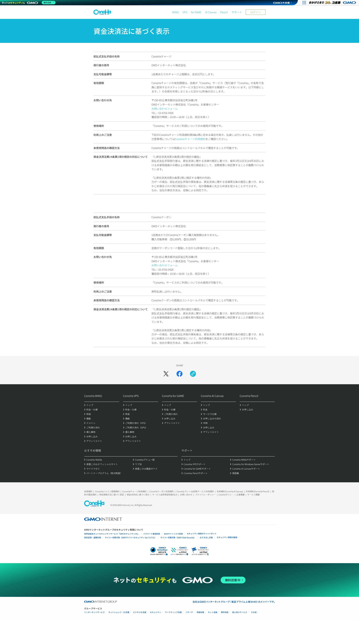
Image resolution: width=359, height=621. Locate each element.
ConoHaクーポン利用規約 (161, 491)
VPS (184, 12)
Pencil (224, 12)
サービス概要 (253, 494)
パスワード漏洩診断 (151, 533)
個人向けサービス (239, 612)
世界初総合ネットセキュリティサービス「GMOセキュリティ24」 (111, 533)
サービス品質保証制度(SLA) (164, 494)
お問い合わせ (186, 494)
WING (175, 12)
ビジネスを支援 (139, 612)
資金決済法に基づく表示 (138, 494)
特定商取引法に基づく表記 (111, 494)
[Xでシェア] (166, 374)
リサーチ (189, 612)
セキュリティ (155, 612)
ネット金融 (212, 612)
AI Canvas (211, 12)
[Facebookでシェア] (179, 374)
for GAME (196, 12)
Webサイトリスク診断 (173, 533)
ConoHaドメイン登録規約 (107, 491)
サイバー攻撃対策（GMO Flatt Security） (178, 537)
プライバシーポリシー (205, 494)
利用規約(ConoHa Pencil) (257, 491)
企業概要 (240, 494)
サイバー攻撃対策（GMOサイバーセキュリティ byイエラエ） (131, 537)
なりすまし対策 (206, 537)
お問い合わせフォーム (164, 108)
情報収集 (200, 612)
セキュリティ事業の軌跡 (227, 537)
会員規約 (88, 491)
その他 (254, 612)
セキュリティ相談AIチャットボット (202, 533)
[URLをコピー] (193, 374)
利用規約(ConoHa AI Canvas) (230, 491)
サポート (236, 12)
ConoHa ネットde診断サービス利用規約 (195, 491)
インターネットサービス (94, 612)
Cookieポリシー (226, 494)
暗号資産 (224, 612)
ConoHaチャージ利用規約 (190, 139)
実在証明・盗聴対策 (92, 537)
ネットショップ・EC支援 (118, 612)
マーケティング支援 (173, 612)
